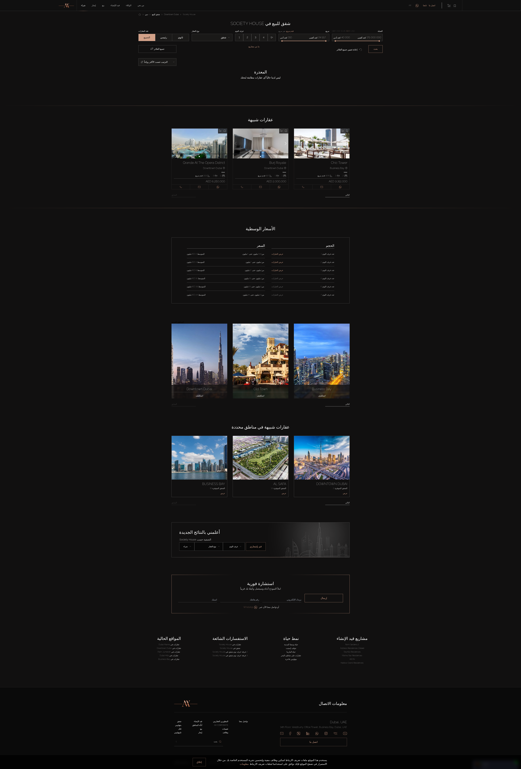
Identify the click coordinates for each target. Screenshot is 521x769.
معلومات (244, 763)
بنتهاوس (178, 725)
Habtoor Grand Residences (352, 663)
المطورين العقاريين (220, 721)
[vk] (335, 733)
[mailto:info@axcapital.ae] (281, 733)
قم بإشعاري (256, 546)
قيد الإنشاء (115, 5)
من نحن (141, 5)
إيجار (94, 5)
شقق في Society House (230, 648)
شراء (83, 5)
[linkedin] (307, 733)
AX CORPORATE (221, 725)
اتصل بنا (432, 5)
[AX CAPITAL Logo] (185, 703)
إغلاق (199, 762)
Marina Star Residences (352, 655)
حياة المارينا (291, 652)
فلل (179, 729)
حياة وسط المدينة (291, 644)
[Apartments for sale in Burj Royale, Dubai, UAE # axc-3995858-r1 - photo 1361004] (260, 143)
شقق (179, 721)
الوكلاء (128, 5)
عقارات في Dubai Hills (169, 655)
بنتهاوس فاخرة (291, 659)
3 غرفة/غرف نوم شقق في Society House (230, 655)
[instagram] (326, 733)
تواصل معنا (243, 721)
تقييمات (225, 729)
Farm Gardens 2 (352, 644)
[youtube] (345, 733)
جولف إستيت (291, 648)
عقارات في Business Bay (169, 659)
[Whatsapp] (317, 733)
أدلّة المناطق (197, 725)
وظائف (225, 732)
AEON (352, 659)
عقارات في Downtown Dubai (169, 648)
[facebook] (290, 733)
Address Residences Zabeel (352, 648)
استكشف (199, 396)
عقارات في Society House (230, 644)
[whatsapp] (417, 5)
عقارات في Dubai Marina (169, 644)
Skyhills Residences (352, 652)
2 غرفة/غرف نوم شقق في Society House (230, 652)
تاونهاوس (177, 732)
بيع (103, 5)
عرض (222, 493)
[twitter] (298, 733)
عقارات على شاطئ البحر (291, 655)
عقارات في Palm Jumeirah (169, 652)
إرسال (324, 598)
